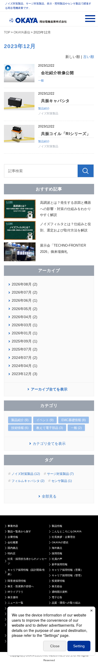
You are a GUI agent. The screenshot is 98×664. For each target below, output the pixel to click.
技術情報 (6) (19, 428)
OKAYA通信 (22, 32)
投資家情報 (58, 580)
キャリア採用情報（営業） (67, 569)
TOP (7, 32)
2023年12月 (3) (24, 374)
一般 (41, 80)
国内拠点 (13, 547)
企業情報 (13, 536)
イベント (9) (45, 420)
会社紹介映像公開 (57, 73)
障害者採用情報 (17, 580)
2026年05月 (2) (24, 309)
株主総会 (57, 586)
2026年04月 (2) (24, 317)
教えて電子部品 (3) (49, 428)
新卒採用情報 (59, 564)
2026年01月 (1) (24, 333)
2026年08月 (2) (24, 284)
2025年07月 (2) (24, 349)
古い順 (88, 57)
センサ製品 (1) (61, 481)
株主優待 (13, 597)
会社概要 (13, 542)
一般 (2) (76, 428)
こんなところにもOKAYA (67, 531)
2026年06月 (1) (24, 300)
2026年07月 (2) (24, 292)
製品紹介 (44, 108)
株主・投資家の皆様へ (21, 586)
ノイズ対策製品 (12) (25, 474)
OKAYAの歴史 (60, 542)
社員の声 (57, 558)
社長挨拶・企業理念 (63, 536)
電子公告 (57, 597)
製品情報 (57, 526)
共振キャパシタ (55, 100)
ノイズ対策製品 (48, 113)
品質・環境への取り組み (66, 602)
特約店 (11, 553)
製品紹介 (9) (19, 420)
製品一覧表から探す (19, 531)
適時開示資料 (59, 591)
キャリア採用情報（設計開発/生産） (26, 572)
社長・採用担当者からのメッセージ (27, 561)
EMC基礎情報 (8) (73, 420)
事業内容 (13, 526)
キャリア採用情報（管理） (67, 575)
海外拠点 (57, 547)
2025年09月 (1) (24, 341)
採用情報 (57, 553)
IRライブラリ (15, 591)
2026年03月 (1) (24, 325)
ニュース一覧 (15, 602)
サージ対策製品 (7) (60, 474)
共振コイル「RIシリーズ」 (66, 133)
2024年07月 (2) (24, 358)
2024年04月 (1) (24, 366)
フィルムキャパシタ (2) (27, 481)
